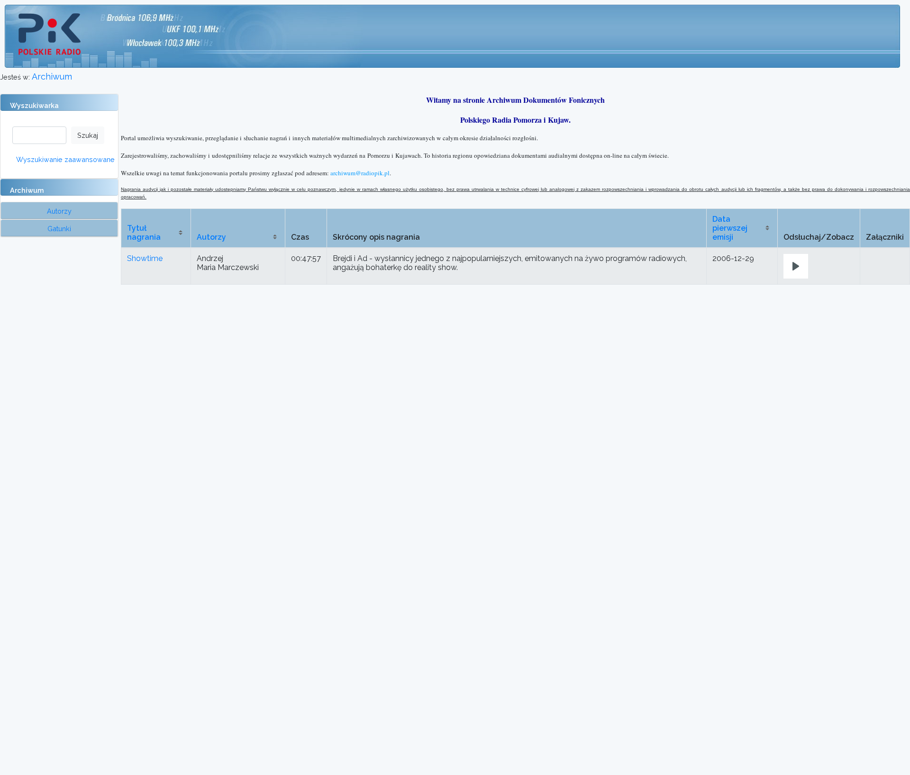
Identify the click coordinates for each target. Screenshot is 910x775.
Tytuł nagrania (144, 233)
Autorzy (211, 237)
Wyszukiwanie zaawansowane (65, 159)
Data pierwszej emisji (729, 228)
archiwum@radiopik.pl (360, 173)
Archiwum (52, 76)
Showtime (145, 258)
